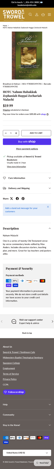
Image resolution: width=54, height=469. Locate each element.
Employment (9, 368)
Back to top (27, 333)
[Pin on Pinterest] (23, 198)
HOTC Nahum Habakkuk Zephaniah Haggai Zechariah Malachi (25, 28)
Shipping (6, 110)
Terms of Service (11, 373)
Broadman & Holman (11, 84)
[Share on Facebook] (17, 198)
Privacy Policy (10, 379)
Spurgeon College (11, 363)
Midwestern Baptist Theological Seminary (23, 357)
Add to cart (36, 133)
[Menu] (49, 14)
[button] (43, 14)
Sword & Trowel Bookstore (18, 462)
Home (5, 26)
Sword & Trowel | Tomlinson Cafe (19, 352)
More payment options (27, 148)
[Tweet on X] (11, 198)
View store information (16, 166)
